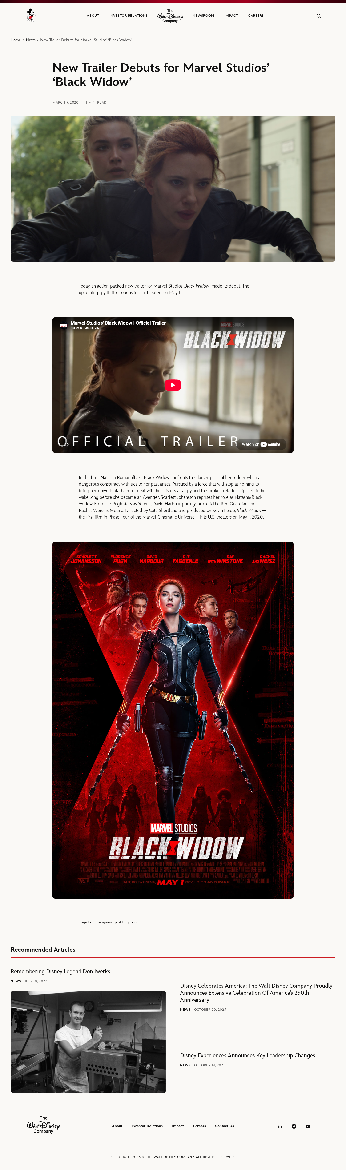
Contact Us (224, 1126)
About (93, 16)
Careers (256, 16)
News (31, 40)
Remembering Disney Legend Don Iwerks (60, 971)
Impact (231, 16)
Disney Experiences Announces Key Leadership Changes (247, 1055)
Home (16, 40)
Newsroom (203, 16)
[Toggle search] (319, 16)
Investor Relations (128, 16)
